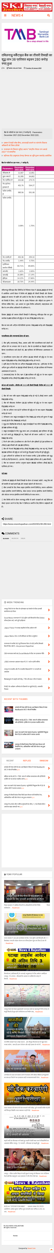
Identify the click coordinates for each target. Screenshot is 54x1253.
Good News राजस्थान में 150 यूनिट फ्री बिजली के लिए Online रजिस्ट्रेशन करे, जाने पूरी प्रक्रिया (26, 928)
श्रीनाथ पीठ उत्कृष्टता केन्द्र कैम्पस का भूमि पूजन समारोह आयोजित (27, 155)
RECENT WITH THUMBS (16, 699)
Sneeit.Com (32, 1248)
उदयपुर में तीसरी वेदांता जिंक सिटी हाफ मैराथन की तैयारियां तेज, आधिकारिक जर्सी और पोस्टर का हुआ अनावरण (30, 746)
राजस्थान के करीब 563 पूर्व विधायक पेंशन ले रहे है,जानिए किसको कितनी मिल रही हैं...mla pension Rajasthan (26, 1032)
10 (8, 1192)
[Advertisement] (27, 100)
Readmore (15, 908)
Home (15, 1236)
